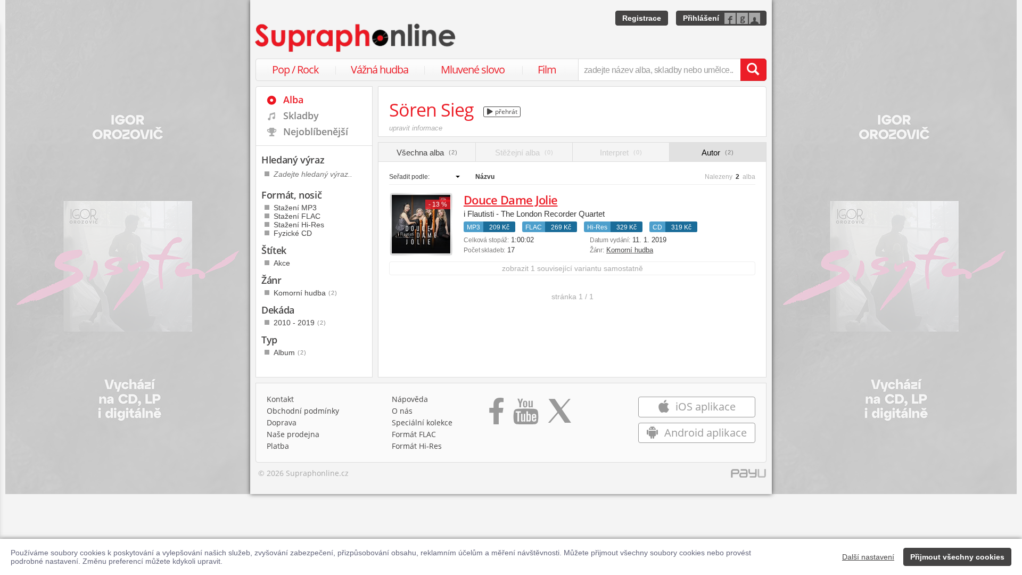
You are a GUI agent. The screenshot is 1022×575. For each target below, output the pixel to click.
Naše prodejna (293, 434)
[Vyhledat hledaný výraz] (753, 70)
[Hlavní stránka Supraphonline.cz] (356, 38)
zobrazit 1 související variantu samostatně (572, 268)
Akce (282, 263)
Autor (718, 152)
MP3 (473, 227)
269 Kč (561, 227)
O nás (402, 411)
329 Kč (626, 227)
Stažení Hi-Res (299, 224)
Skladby (301, 115)
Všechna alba (427, 152)
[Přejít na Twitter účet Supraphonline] (559, 414)
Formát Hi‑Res (417, 446)
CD (657, 227)
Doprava (281, 422)
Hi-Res (597, 227)
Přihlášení (701, 18)
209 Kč (499, 227)
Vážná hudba (379, 69)
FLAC (533, 227)
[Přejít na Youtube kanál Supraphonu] (525, 414)
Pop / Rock (295, 69)
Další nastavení (868, 557)
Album (290, 352)
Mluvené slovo (473, 69)
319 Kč (681, 227)
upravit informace (415, 128)
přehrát (505, 111)
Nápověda (410, 399)
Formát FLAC (414, 434)
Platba (278, 446)
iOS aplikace (704, 406)
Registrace (641, 18)
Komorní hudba (629, 250)
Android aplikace (704, 432)
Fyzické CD (293, 233)
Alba (293, 99)
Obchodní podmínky (303, 411)
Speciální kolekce (422, 422)
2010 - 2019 (300, 322)
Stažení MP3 (295, 207)
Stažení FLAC (297, 216)
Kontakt (280, 399)
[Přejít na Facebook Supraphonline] (496, 414)
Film (547, 69)
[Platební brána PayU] (748, 476)
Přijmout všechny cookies (957, 557)
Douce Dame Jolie (510, 200)
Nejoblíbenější (315, 131)
